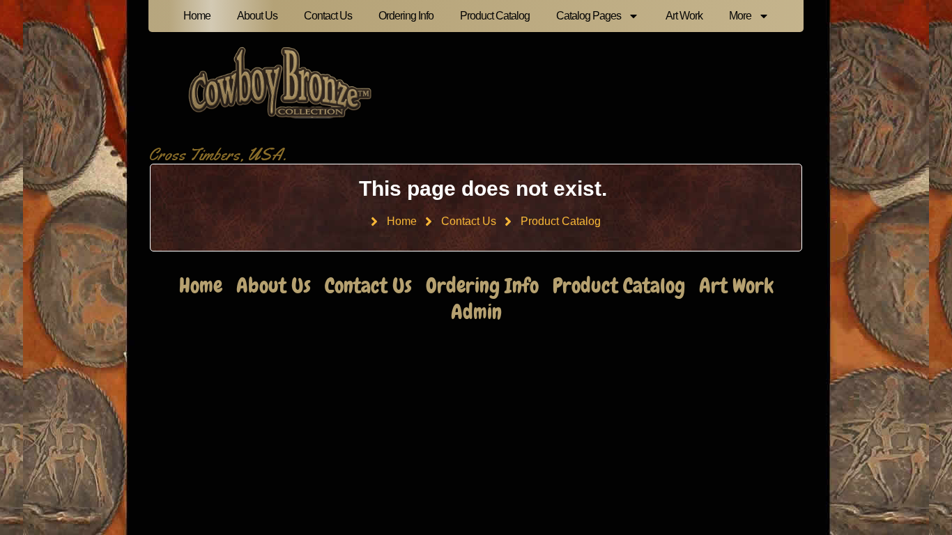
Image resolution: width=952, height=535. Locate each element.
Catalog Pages (588, 16)
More (740, 16)
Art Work (684, 16)
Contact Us (328, 16)
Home (196, 16)
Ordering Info (405, 16)
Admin (476, 312)
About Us (257, 16)
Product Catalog (495, 16)
